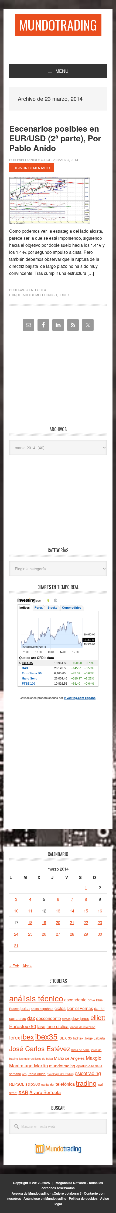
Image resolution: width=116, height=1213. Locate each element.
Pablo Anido (37, 1074)
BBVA (91, 1000)
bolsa (25, 1008)
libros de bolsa (80, 1050)
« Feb (14, 965)
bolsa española (42, 1008)
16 (100, 911)
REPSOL (16, 1084)
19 (44, 922)
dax (31, 1017)
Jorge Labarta (94, 1038)
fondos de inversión (82, 1027)
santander (47, 1084)
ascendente (75, 999)
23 (100, 922)
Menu (62, 71)
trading (86, 1083)
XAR (23, 1092)
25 (30, 934)
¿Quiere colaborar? (66, 1193)
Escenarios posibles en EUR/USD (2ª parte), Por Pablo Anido (55, 138)
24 (16, 934)
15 (86, 911)
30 (100, 934)
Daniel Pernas (80, 1008)
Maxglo (93, 1057)
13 (58, 911)
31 (16, 945)
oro (24, 1074)
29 (86, 934)
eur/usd (49, 294)
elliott (97, 1017)
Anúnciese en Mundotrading (44, 1198)
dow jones (80, 1018)
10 (16, 911)
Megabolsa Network (71, 1182)
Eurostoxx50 (22, 1026)
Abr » (27, 965)
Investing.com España (79, 698)
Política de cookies (83, 1198)
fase (41, 1026)
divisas (66, 1019)
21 (72, 922)
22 (86, 922)
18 (30, 922)
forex (64, 294)
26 (44, 934)
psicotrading (88, 1073)
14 (72, 911)
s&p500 (32, 1084)
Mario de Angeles (69, 1058)
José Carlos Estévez (39, 1048)
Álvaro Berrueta (45, 1092)
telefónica (65, 1084)
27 (58, 934)
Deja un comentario (31, 167)
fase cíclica (57, 1026)
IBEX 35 (65, 1038)
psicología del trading (60, 1074)
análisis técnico (36, 998)
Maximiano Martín (28, 1065)
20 (58, 922)
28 (72, 934)
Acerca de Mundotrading (30, 1193)
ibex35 (46, 1036)
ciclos (60, 1008)
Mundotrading (58, 24)
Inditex (78, 1038)
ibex (27, 1036)
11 (30, 911)
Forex (40, 289)
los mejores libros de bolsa (36, 1059)
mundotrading (62, 1065)
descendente (48, 1018)
